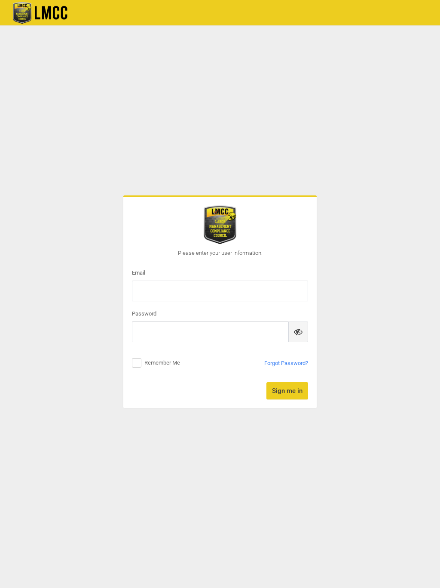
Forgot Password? (286, 363)
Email (138, 272)
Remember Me (162, 362)
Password (144, 313)
